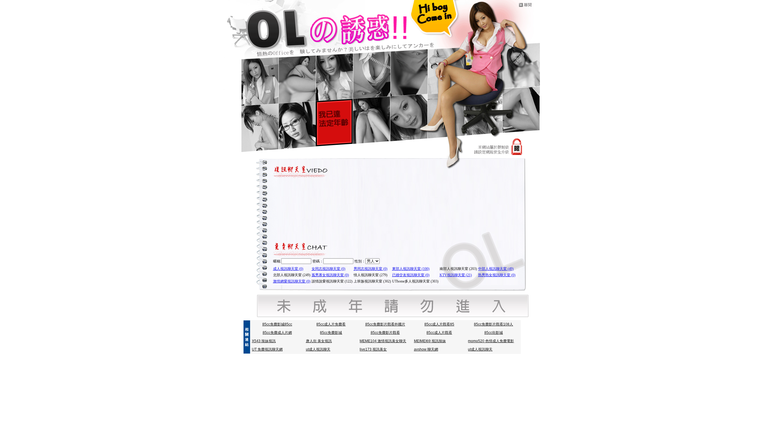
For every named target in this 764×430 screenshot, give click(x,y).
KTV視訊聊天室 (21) (456, 275)
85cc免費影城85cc (277, 324)
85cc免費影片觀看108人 (493, 324)
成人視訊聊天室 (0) (288, 269)
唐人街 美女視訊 (319, 341)
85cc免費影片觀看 (385, 333)
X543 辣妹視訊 (264, 341)
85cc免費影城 (331, 333)
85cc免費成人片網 (277, 333)
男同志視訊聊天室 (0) (370, 269)
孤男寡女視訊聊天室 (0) (330, 275)
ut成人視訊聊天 (318, 349)
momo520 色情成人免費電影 (491, 341)
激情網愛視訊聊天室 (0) (291, 281)
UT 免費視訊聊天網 (267, 349)
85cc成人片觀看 (439, 333)
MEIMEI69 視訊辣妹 (430, 341)
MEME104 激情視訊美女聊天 (383, 341)
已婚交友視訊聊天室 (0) (410, 275)
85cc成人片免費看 (331, 324)
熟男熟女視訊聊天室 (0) (496, 275)
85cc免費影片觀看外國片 (385, 324)
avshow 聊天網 (426, 349)
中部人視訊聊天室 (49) (496, 269)
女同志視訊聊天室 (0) (328, 269)
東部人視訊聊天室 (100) (410, 269)
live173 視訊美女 (373, 349)
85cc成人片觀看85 (439, 324)
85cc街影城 (493, 333)
